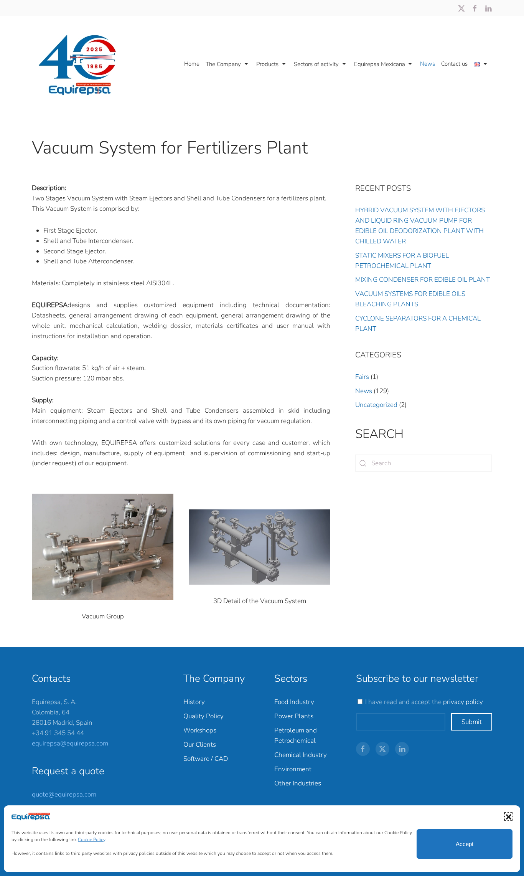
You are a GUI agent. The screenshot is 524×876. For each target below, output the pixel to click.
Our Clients (199, 744)
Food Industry (294, 701)
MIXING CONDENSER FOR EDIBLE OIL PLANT (422, 279)
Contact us (454, 64)
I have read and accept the (424, 701)
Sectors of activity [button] (316, 64)
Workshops (199, 730)
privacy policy (463, 701)
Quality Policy (203, 716)
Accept (464, 844)
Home (191, 64)
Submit (471, 721)
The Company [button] (223, 64)
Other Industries (297, 783)
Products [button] (267, 64)
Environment (292, 769)
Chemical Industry (300, 754)
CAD (221, 758)
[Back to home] (81, 64)
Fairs (362, 376)
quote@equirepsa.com (64, 794)
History (194, 701)
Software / (198, 758)
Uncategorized (376, 404)
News (427, 64)
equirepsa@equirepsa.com (70, 743)
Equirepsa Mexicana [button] (379, 64)
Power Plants (293, 716)
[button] (508, 816)
